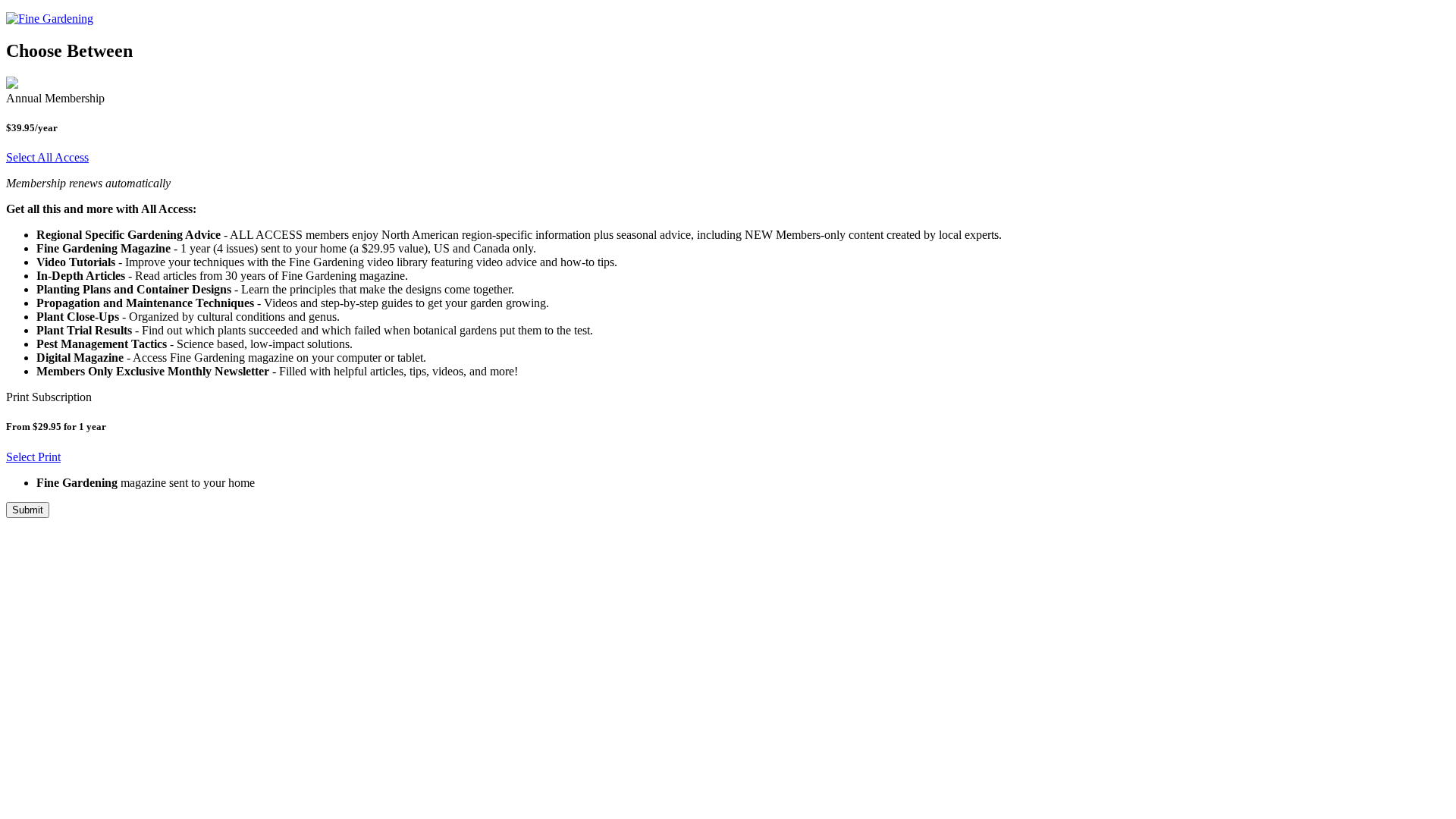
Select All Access (47, 157)
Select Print (33, 456)
